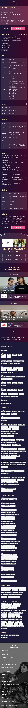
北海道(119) (4, 350)
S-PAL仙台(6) (17, 418)
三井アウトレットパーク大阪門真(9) (8, 563)
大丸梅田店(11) (4, 453)
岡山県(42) (14, 383)
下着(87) (16, 623)
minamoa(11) (4, 466)
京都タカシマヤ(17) (12, 453)
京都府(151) (10, 376)
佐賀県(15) (10, 394)
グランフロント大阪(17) (12, 449)
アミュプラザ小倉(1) (5, 477)
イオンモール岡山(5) (21, 464)
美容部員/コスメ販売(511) (15, 587)
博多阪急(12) (13, 479)
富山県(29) (9, 367)
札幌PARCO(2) (13, 413)
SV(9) (3, 590)
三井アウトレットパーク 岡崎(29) (8, 550)
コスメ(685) (4, 612)
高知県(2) (20, 389)
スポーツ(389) (10, 621)
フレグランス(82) (19, 612)
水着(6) (3, 623)
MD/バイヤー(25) (22, 590)
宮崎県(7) (9, 396)
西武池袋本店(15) (21, 424)
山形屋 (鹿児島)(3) (20, 479)
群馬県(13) (15, 361)
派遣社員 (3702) (5, 635)
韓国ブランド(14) (16, 610)
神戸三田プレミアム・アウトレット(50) (9, 559)
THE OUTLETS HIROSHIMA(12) (7, 570)
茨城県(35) (4, 361)
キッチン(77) (4, 621)
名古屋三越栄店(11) (5, 442)
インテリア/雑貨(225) (18, 619)
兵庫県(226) (22, 376)
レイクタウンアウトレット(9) (7, 521)
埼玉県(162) (21, 361)
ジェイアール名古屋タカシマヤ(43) (8, 440)
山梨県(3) (3, 370)
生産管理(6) (4, 594)
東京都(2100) (10, 363)
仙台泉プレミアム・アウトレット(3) (8, 505)
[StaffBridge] (14, 2)
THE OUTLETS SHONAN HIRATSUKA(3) (9, 534)
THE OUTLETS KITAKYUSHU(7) (7, 576)
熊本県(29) (21, 394)
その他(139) (4, 628)
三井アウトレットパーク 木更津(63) (8, 516)
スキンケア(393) (11, 612)
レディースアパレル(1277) (6, 603)
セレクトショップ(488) (6, 605)
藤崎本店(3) (4, 420)
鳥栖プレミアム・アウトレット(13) (8, 574)
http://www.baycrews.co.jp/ (16, 208)
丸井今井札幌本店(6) (5, 413)
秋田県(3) (20, 354)
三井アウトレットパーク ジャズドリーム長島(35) (10, 541)
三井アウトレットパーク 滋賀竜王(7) (8, 561)
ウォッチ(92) (4, 617)
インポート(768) (5, 608)
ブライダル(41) (11, 626)
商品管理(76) (20, 592)
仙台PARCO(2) (4, 418)
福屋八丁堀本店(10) (21, 462)
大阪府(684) (16, 376)
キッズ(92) (10, 614)
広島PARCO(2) (13, 464)
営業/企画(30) (13, 592)
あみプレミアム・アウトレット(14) (8, 528)
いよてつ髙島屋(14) (11, 471)
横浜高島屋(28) (13, 431)
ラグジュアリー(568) (15, 605)
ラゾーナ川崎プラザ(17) (6, 433)
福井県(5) (20, 367)
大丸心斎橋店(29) (21, 449)
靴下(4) (20, 623)
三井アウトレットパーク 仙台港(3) (8, 503)
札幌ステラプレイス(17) (6, 411)
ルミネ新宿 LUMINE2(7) (6, 429)
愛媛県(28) (15, 389)
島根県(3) (9, 383)
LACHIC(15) (13, 442)
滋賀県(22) (4, 376)
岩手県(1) (9, 354)
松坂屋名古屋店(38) (19, 440)
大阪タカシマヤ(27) (5, 451)
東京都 (7, 337)
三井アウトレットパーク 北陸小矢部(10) (9, 548)
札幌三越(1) (14, 411)
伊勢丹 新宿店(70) (5, 431)
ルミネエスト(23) (15, 429)
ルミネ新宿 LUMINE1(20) (13, 426)
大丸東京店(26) (4, 426)
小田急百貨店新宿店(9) (12, 424)
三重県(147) (10, 372)
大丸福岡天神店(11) (5, 479)
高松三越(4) (4, 471)
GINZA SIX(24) (14, 433)
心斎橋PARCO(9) (13, 458)
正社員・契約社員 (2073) (13, 635)
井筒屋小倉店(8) (21, 477)
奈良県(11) (4, 378)
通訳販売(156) (10, 596)
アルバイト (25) (5, 637)
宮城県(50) (14, 354)
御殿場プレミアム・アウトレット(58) (8, 539)
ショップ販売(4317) (5, 587)
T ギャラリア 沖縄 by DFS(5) (7, 491)
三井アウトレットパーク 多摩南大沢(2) (9, 510)
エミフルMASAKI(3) (20, 471)
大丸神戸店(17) (16, 455)
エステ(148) (4, 614)
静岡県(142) (21, 370)
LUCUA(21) (4, 449)
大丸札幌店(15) (21, 411)
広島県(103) (20, 383)
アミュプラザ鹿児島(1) (13, 482)
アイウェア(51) (9, 619)
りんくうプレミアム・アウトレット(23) (9, 554)
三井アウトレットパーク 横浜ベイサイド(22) (10, 514)
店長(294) (23, 587)
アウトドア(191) (18, 621)
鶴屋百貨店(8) (4, 482)
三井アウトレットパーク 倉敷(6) (7, 568)
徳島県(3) (3, 389)
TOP (2, 337)
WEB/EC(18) (4, 596)
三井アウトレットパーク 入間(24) (8, 523)
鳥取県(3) (3, 383)
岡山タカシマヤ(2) (5, 462)
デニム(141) (23, 610)
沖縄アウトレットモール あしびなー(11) (9, 581)
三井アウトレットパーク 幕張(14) (8, 512)
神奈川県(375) (17, 363)
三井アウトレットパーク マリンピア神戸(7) (9, 556)
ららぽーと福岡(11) (5, 484)
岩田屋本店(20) (14, 477)
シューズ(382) (18, 617)
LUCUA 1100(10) (5, 458)
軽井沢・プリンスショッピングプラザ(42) (9, 543)
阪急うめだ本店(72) (21, 451)
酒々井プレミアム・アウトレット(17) (8, 525)
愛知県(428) (4, 372)
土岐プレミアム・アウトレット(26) (8, 545)
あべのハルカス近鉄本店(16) (7, 455)
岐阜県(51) (15, 370)
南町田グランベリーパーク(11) (7, 530)
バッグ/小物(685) (11, 617)
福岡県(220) (4, 394)
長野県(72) (9, 370)
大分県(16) (4, 396)
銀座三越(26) (4, 424)
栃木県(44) (9, 361)
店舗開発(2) (10, 594)
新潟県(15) (4, 367)
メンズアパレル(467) (17, 603)
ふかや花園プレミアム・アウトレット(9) (9, 532)
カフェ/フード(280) (19, 626)
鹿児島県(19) (15, 396)
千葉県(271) (4, 363)
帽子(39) (3, 619)
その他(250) (17, 596)
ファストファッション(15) (6, 610)
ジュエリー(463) (17, 614)
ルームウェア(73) (9, 623)
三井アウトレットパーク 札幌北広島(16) (9, 499)
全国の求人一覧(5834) (6, 403)
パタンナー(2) (15, 590)
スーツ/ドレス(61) (13, 608)
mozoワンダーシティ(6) (6, 444)
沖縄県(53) (4, 400)
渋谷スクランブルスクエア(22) (7, 435)
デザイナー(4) (8, 590)
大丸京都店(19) (13, 451)
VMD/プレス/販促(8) (5, 592)
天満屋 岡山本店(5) (5, 464)
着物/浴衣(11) (4, 626)
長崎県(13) (16, 394)
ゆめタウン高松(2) (5, 473)
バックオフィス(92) (17, 594)
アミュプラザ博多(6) (14, 484)
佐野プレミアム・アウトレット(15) (8, 519)
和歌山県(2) (10, 378)
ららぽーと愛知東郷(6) (17, 444)
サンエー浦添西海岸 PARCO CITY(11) (8, 488)
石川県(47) (15, 367)
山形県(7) (3, 356)
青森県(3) (3, 354)
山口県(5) (3, 385)
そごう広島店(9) (13, 462)
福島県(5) (9, 356)
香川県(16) (9, 389)
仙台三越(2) (11, 418)
